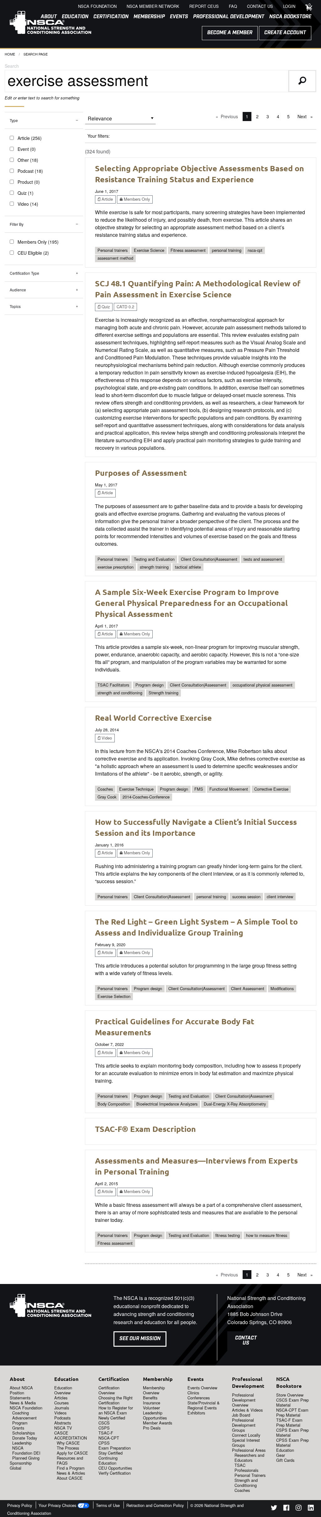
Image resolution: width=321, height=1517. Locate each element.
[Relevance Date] (120, 120)
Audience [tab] (18, 289)
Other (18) (28, 160)
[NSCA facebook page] (286, 1508)
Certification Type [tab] (24, 273)
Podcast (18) (30, 171)
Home (10, 53)
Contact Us (246, 1340)
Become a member (229, 32)
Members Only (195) (38, 242)
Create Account (285, 32)
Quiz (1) (26, 193)
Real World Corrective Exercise (153, 718)
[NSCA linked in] (311, 1508)
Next (306, 116)
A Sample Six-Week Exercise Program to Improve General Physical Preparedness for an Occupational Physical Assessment (191, 603)
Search (12, 66)
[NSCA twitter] (274, 1508)
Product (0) (29, 182)
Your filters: (98, 136)
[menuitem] (108, 17)
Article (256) (30, 138)
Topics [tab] (15, 306)
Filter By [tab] (17, 224)
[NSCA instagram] (299, 1508)
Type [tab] (14, 120)
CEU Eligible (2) (33, 253)
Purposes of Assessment (141, 473)
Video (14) (28, 204)
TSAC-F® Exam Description (145, 1129)
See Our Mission (139, 1338)
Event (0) (27, 149)
